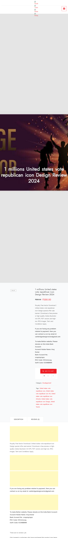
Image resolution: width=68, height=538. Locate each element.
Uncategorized (46, 383)
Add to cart (49, 371)
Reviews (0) (35, 419)
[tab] (18, 419)
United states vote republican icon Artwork (45, 396)
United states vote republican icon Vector (45, 404)
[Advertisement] (34, 434)
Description (18, 419)
